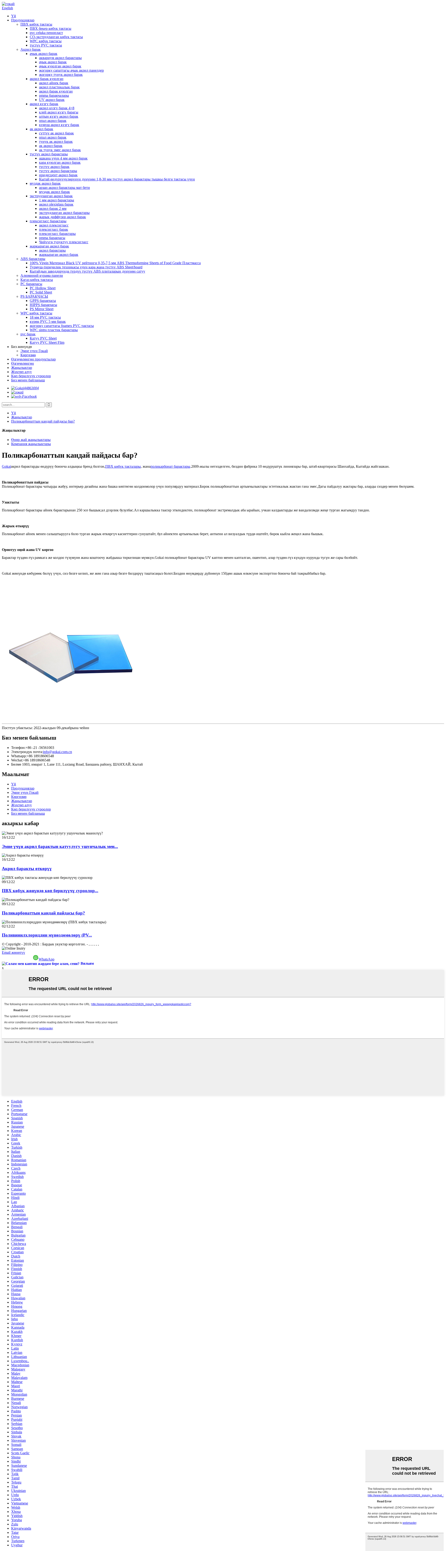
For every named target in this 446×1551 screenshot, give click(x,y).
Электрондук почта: (27, 752)
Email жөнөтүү (13, 952)
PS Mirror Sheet (41, 309)
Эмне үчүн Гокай (34, 351)
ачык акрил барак (43, 54)
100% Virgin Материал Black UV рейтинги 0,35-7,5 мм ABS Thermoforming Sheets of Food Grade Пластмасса (115, 263)
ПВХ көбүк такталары (123, 466)
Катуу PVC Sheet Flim (47, 342)
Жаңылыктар (21, 368)
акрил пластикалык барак (59, 87)
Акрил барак (30, 49)
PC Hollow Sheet (43, 288)
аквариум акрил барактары (60, 58)
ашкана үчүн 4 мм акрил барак (63, 158)
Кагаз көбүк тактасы (36, 280)
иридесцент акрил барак (58, 175)
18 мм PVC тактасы (45, 317)
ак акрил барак (41, 129)
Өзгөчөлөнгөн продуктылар (33, 359)
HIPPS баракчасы (43, 305)
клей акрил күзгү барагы (58, 112)
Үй (13, 16)
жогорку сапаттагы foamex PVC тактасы (62, 326)
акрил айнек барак (53, 83)
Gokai (6, 466)
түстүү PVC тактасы (46, 45)
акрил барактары (52, 250)
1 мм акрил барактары (56, 200)
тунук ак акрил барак (56, 141)
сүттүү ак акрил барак (56, 133)
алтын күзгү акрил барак (58, 116)
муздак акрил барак (45, 183)
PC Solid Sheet (41, 292)
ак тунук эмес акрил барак (60, 150)
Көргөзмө (28, 355)
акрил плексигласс (54, 225)
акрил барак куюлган (46, 79)
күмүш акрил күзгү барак (59, 125)
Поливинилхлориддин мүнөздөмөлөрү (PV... (47, 935)
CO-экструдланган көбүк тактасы (56, 37)
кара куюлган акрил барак (60, 162)
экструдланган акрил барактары (64, 213)
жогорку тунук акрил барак (61, 75)
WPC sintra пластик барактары (54, 330)
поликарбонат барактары (170, 466)
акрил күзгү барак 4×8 (56, 108)
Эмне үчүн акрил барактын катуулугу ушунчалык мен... (60, 846)
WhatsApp (46, 959)
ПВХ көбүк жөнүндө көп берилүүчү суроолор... (50, 890)
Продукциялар (22, 20)
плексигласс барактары (48, 221)
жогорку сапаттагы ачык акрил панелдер (71, 70)
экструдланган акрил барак (51, 196)
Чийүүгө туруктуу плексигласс (63, 242)
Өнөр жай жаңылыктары (31, 440)
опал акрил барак (52, 121)
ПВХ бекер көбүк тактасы (50, 28)
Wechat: (17, 760)
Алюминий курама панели (41, 275)
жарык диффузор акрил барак (62, 217)
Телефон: (18, 748)
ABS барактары (32, 259)
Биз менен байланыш (28, 380)
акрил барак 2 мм (52, 208)
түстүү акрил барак (54, 167)
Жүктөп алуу (21, 372)
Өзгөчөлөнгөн (22, 363)
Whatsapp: (19, 756)
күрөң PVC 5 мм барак (48, 322)
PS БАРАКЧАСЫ (34, 296)
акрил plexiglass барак (56, 204)
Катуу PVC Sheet (43, 338)
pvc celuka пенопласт (46, 33)
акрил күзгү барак (44, 104)
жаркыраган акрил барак (49, 246)
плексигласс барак (53, 229)
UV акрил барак (52, 100)
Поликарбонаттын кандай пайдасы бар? (43, 421)
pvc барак (28, 334)
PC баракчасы (31, 284)
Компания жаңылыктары (31, 444)
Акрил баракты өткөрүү (27, 868)
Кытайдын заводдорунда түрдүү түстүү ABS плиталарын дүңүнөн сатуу (87, 271)
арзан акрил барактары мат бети (64, 188)
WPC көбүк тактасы (46, 41)
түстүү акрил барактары (49, 154)
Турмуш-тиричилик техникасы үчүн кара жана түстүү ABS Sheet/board (86, 267)
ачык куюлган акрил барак (60, 66)
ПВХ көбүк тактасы (36, 24)
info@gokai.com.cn (57, 752)
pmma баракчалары (54, 95)
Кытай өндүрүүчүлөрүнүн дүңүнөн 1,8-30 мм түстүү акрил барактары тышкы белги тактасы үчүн (117, 179)
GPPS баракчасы (43, 301)
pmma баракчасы (52, 238)
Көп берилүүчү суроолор (31, 376)
